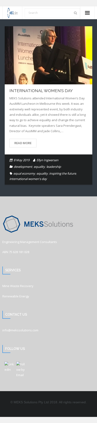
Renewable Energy (15, 296)
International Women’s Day (41, 90)
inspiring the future (62, 173)
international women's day (28, 179)
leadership (53, 167)
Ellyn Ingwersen (47, 160)
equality (39, 167)
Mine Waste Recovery (17, 286)
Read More (23, 143)
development (23, 167)
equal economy (24, 173)
